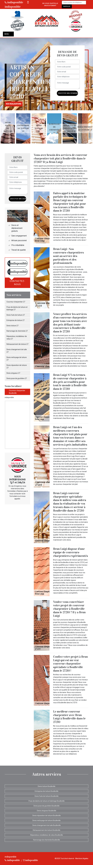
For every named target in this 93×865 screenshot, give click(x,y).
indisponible (15, 2)
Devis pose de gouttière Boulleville (46, 806)
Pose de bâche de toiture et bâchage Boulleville (47, 801)
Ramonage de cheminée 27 (17, 331)
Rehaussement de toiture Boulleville (46, 830)
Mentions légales (81, 858)
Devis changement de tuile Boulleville (46, 825)
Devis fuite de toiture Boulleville (46, 796)
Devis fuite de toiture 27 (16, 315)
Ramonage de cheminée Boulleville (46, 840)
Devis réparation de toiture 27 (17, 366)
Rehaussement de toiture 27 (17, 344)
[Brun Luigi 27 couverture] (46, 21)
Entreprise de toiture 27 (15, 320)
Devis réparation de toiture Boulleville (46, 815)
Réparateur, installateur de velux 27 (17, 337)
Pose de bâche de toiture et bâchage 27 (17, 308)
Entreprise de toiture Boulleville (46, 791)
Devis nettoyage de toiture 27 (17, 358)
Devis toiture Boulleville (46, 786)
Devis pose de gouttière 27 (17, 378)
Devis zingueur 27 (13, 373)
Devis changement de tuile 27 (17, 350)
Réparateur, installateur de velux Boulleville (46, 835)
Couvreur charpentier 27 (16, 302)
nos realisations (13, 104)
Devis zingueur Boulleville (46, 811)
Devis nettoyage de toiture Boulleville (46, 820)
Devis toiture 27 (12, 326)
